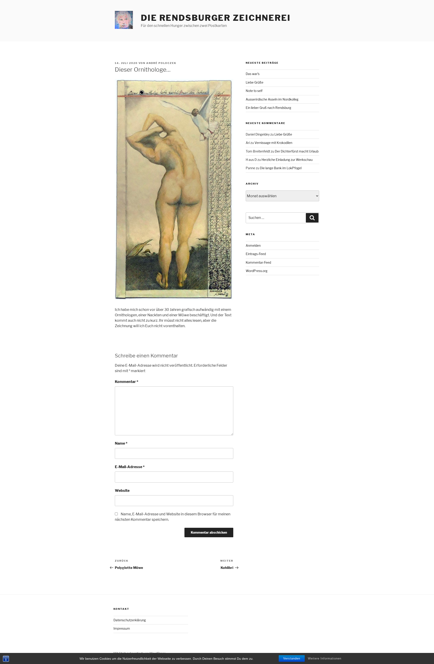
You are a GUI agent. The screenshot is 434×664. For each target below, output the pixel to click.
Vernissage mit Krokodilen (273, 143)
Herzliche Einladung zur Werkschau (287, 160)
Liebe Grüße (254, 82)
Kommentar (126, 382)
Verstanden (291, 658)
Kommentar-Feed (258, 262)
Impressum (121, 628)
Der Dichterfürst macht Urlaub (296, 151)
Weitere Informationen (324, 658)
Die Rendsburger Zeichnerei (216, 18)
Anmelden (253, 245)
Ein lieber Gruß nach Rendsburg (268, 108)
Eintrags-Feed (256, 254)
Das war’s (252, 74)
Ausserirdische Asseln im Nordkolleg (272, 99)
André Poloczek (161, 63)
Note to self (254, 91)
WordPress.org (256, 271)
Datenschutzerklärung (129, 620)
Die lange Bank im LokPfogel (281, 168)
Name (121, 443)
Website (122, 490)
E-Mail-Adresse (130, 467)
